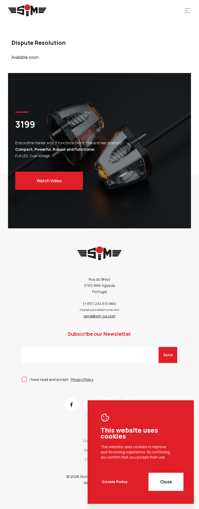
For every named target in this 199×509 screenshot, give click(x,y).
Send (168, 354)
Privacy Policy (82, 379)
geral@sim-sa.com (99, 316)
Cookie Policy (115, 481)
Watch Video (49, 181)
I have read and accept (61, 379)
